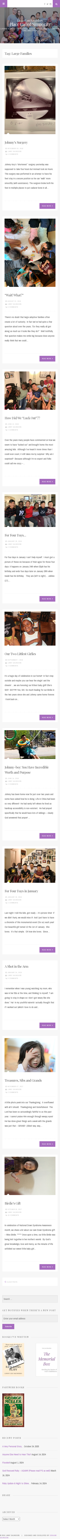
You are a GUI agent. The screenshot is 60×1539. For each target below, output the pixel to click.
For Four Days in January (21, 891)
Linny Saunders (15, 151)
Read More (46, 206)
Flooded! (6, 1462)
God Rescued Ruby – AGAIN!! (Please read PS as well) (26, 1470)
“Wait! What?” (14, 295)
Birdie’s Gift (13, 1203)
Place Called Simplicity (30, 24)
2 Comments (13, 430)
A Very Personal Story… (12, 1446)
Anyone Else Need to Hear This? (16, 1454)
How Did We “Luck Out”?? (22, 418)
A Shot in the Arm (16, 966)
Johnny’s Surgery (16, 142)
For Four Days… (15, 535)
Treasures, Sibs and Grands (23, 1080)
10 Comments (13, 1215)
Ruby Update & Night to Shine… (16, 1483)
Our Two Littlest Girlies (20, 653)
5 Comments (13, 154)
